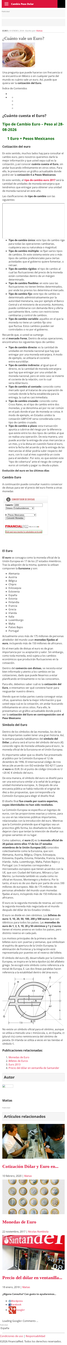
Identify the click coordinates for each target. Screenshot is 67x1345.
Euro (5, 31)
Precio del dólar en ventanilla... (32, 1277)
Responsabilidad (35, 1336)
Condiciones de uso (11, 1336)
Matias (39, 30)
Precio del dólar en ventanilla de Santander (34, 1068)
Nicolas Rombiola (38, 1231)
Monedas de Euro (19, 1057)
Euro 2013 (14, 1064)
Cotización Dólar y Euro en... (30, 1166)
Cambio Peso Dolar (22, 3)
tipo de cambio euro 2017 (39, 180)
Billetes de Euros (18, 1061)
